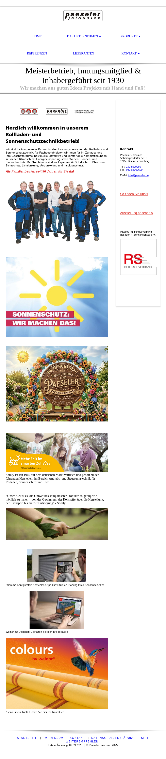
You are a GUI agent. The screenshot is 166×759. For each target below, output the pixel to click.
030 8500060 (133, 166)
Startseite (27, 737)
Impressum (54, 737)
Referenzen (37, 53)
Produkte (129, 36)
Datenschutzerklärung (113, 737)
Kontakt (129, 53)
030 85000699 (134, 169)
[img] (83, 17)
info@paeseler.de (138, 175)
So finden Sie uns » (134, 194)
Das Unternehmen (82, 36)
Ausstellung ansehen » (136, 213)
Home (37, 36)
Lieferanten (83, 53)
